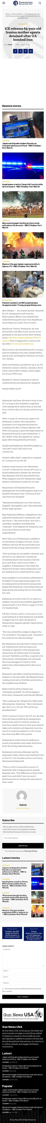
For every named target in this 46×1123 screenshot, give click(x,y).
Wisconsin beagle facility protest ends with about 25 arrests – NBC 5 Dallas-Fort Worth (22, 225)
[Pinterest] (25, 51)
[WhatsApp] (30, 51)
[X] (20, 51)
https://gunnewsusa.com (23, 808)
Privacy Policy (31, 851)
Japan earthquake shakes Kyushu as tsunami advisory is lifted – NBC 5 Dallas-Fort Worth (22, 145)
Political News (17, 14)
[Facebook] (15, 51)
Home (8, 14)
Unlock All (23, 846)
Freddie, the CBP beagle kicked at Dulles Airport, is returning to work (12, 934)
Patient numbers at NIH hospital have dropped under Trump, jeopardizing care (21, 304)
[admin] (23, 796)
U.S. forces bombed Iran (22, 343)
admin (9, 45)
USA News (6, 140)
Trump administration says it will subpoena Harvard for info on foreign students (33, 935)
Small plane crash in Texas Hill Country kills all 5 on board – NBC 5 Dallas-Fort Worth (22, 185)
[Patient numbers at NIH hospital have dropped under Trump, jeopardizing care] (23, 284)
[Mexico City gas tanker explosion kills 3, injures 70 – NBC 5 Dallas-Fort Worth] (23, 245)
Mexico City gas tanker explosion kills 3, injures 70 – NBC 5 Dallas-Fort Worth (21, 265)
